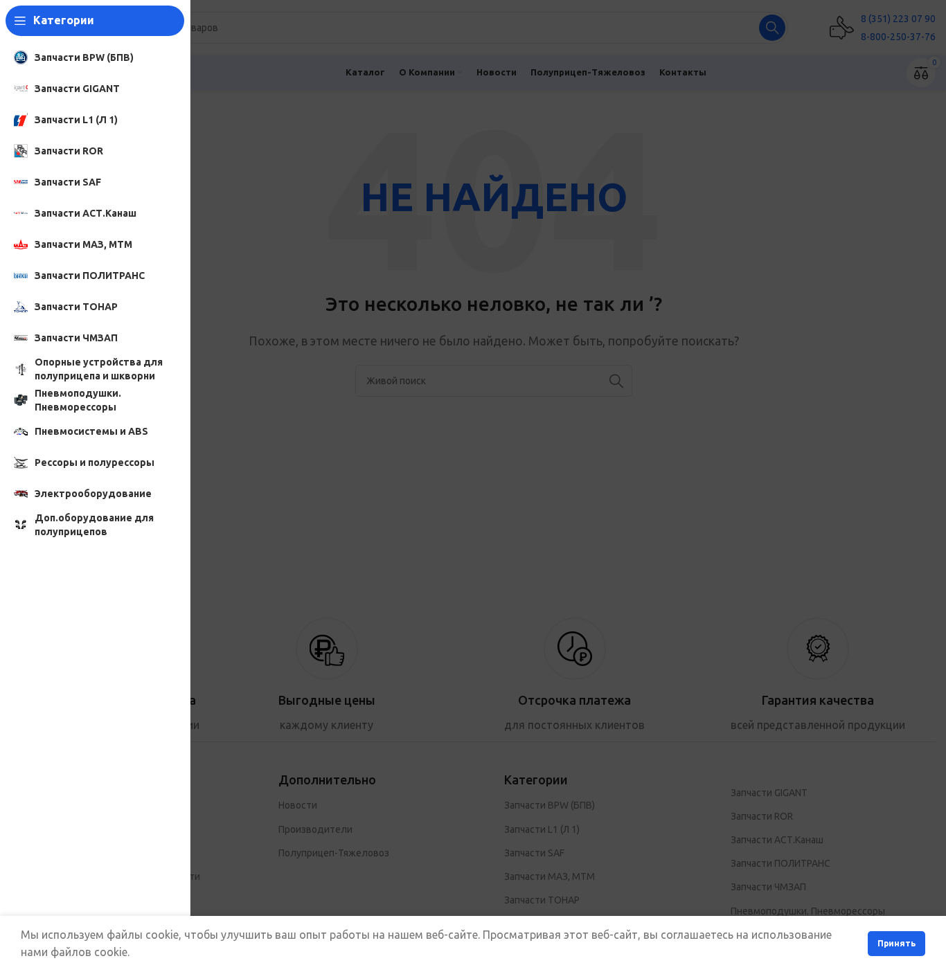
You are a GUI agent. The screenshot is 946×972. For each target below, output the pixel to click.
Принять (896, 943)
